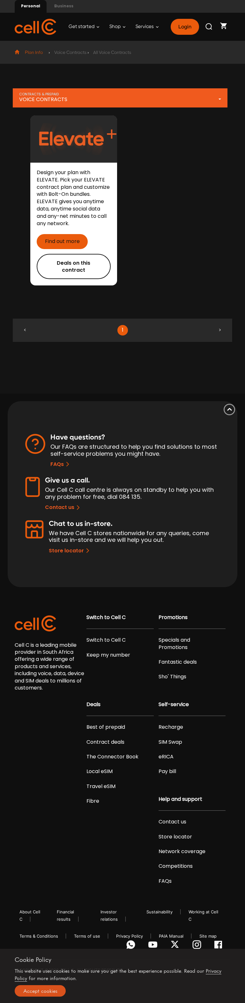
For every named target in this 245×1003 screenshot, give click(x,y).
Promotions (173, 617)
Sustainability (159, 911)
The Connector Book (112, 756)
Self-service (174, 704)
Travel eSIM (100, 786)
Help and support (180, 799)
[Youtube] (154, 946)
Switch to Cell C (106, 617)
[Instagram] (198, 946)
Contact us (59, 507)
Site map (208, 936)
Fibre (92, 801)
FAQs (57, 464)
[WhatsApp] (131, 946)
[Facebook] (220, 946)
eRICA (166, 756)
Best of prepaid (105, 727)
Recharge (171, 727)
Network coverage (182, 851)
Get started (82, 26)
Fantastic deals (178, 662)
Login (184, 26)
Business (63, 6)
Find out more (62, 241)
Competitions (176, 866)
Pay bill (167, 771)
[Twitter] (176, 946)
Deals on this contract (73, 266)
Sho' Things (172, 676)
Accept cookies (40, 991)
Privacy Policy (129, 936)
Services (145, 26)
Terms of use (87, 936)
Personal (30, 6)
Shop (115, 26)
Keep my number (108, 655)
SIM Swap (170, 742)
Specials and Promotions (174, 644)
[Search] (209, 27)
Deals (93, 704)
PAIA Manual (171, 936)
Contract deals (105, 742)
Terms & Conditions (38, 936)
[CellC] (35, 26)
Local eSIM (99, 771)
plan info (34, 52)
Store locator (66, 550)
